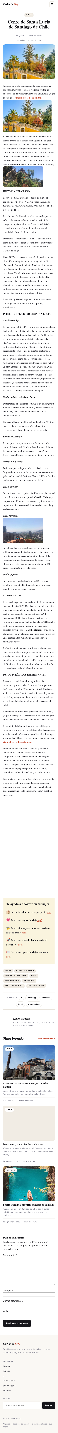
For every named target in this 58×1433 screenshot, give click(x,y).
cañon (8, 971)
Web (5, 1311)
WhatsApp (32, 997)
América (7, 1390)
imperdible (29, 981)
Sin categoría (9, 1385)
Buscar (48, 1405)
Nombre (8, 1290)
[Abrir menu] (52, 4)
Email (20, 1004)
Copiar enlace (34, 1004)
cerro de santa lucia (15, 976)
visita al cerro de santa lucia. (17, 742)
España (6, 1371)
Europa (6, 1366)
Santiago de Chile (14, 986)
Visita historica (36, 986)
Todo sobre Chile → (46, 1039)
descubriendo (12, 981)
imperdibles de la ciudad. (29, 97)
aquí (49, 912)
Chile (29, 15)
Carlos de (10, 4)
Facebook (46, 997)
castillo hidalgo (25, 971)
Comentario (10, 1255)
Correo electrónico (14, 1301)
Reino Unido (9, 1380)
